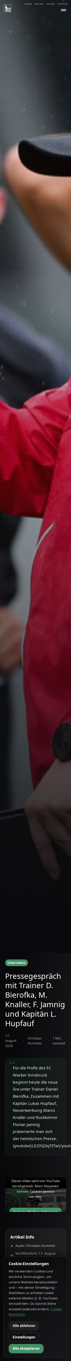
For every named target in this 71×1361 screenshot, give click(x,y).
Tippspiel (62, 4)
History (39, 4)
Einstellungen (24, 1337)
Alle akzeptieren (26, 1348)
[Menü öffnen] (63, 10)
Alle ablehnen (24, 1325)
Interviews (16, 962)
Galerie (50, 4)
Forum (28, 4)
